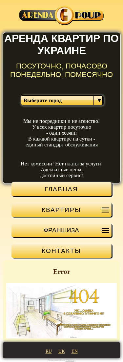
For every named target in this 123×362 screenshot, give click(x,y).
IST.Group (70, 360)
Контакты (61, 250)
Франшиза (61, 230)
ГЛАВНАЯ (61, 189)
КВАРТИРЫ (61, 209)
